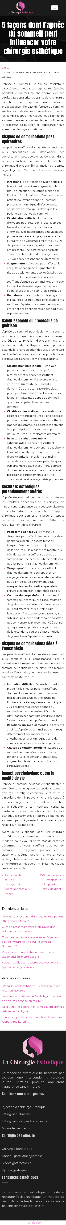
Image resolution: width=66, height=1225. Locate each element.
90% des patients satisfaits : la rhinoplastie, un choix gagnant (50, 882)
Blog (7, 68)
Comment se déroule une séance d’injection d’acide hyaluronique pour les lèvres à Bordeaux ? (30, 942)
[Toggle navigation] (54, 7)
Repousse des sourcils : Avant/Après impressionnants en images (17, 884)
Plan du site (33, 1222)
